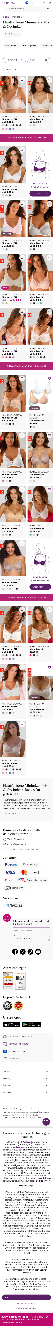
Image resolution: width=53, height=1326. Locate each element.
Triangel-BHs (11, 45)
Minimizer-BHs (17, 16)
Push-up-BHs (29, 45)
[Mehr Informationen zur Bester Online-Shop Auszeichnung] (8, 981)
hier (6, 1178)
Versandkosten (28, 1109)
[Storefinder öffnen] (33, 3)
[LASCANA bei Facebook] (15, 952)
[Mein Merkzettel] (44, 3)
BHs (7, 16)
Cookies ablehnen (41, 1178)
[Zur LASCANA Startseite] (8, 3)
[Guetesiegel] (18, 1005)
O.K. (7, 1297)
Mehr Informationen (27, 1308)
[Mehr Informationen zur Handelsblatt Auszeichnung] (20, 981)
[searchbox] (25, 9)
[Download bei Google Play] (31, 1024)
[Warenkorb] (50, 3)
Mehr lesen (10, 813)
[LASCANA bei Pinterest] (30, 952)
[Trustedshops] (7, 1005)
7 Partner (26, 1142)
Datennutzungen (15, 1147)
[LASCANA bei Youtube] (38, 952)
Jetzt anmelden (24, 938)
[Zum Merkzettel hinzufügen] (22, 80)
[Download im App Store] (11, 1024)
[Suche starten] (48, 9)
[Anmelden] (38, 3)
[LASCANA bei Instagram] (23, 952)
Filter (32, 59)
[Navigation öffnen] (3, 9)
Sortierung (11, 59)
